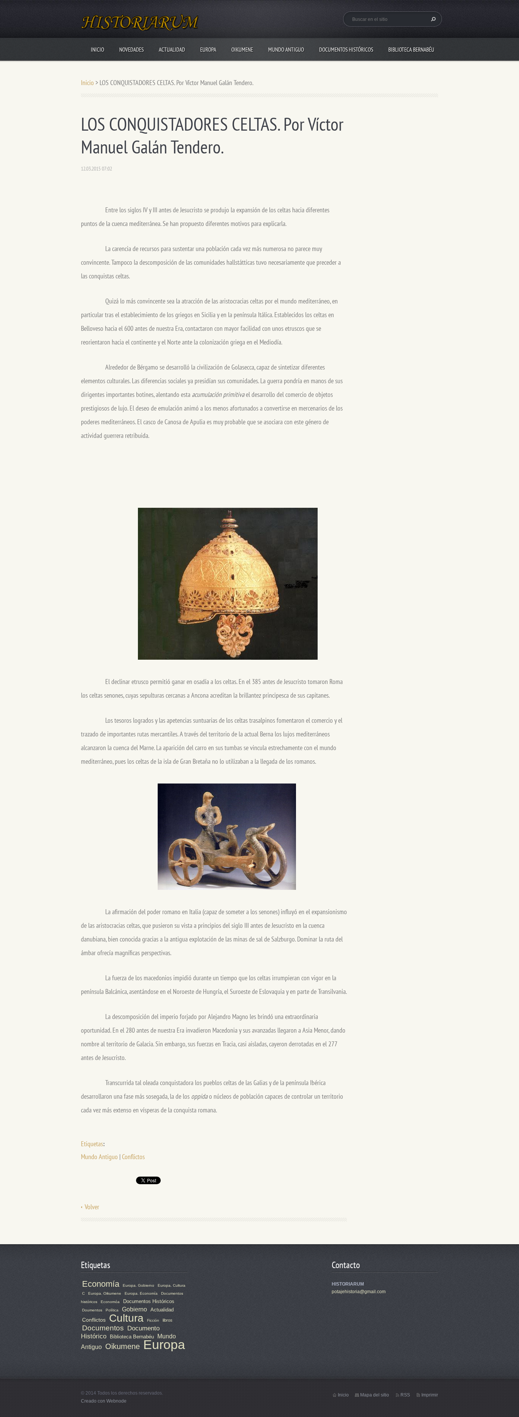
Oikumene (242, 49)
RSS (405, 1395)
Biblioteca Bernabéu (411, 49)
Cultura (126, 1318)
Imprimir (429, 1395)
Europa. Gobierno (138, 1285)
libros (167, 1320)
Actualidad (172, 49)
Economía (100, 1284)
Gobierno (134, 1309)
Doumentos (92, 1310)
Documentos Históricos (346, 49)
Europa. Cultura (171, 1285)
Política (112, 1310)
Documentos (103, 1328)
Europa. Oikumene (104, 1293)
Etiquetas (92, 1143)
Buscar (432, 19)
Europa (208, 49)
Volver (92, 1206)
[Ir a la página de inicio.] (140, 27)
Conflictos (133, 1156)
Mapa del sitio (374, 1395)
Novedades (131, 49)
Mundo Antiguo (286, 49)
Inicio (97, 49)
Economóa (110, 1302)
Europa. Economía (141, 1293)
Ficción (153, 1320)
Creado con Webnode (104, 1401)
